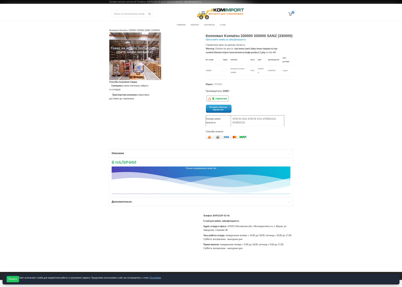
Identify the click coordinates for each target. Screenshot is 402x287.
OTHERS (218, 84)
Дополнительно (122, 201)
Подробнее (155, 278)
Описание (118, 153)
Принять (12, 279)
